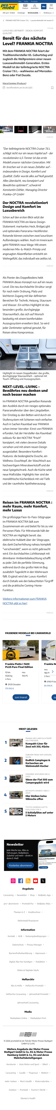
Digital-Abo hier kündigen (20, 961)
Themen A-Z (19, 912)
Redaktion (40, 961)
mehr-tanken (11, 1081)
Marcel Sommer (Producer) (14, 83)
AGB (20, 936)
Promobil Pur (28, 903)
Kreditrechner (34, 912)
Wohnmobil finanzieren (28, 920)
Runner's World (38, 1089)
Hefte (26, 1)
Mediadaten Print (38, 1018)
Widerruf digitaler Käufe (28, 970)
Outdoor (13, 1089)
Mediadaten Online (18, 1018)
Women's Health (28, 1098)
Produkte (34, 1)
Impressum (40, 953)
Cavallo (22, 1072)
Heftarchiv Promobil (34, 985)
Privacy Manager (34, 944)
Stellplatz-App (44, 895)
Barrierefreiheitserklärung (20, 953)
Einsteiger (21, 13)
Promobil (24, 1089)
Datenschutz (18, 944)
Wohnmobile (33, 13)
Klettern (44, 1072)
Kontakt (11, 936)
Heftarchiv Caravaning (16, 994)
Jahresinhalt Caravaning (28, 1002)
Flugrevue (33, 1072)
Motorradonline (42, 1081)
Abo (19, 1)
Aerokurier (11, 1064)
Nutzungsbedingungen (36, 936)
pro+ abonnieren (11, 903)
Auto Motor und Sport (29, 1064)
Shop (32, 895)
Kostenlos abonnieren (20, 865)
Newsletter (22, 895)
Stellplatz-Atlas (43, 903)
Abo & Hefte (16, 985)
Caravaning (8, 895)
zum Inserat (21, 697)
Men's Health (26, 1081)
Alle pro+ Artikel (9, 13)
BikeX (45, 1064)
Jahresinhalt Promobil (38, 994)
